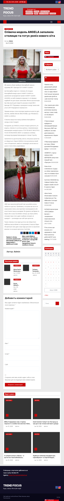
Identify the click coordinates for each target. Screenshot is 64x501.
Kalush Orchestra (45, 11)
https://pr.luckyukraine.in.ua (18, 475)
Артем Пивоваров (44, 13)
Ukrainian (51, 56)
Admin (11, 41)
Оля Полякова (29, 13)
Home (58, 497)
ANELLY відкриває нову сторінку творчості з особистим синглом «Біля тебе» (17, 423)
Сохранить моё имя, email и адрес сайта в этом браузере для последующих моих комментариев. (20, 378)
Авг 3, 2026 (17, 273)
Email (7, 354)
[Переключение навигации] (51, 22)
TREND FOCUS (12, 485)
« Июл (46, 295)
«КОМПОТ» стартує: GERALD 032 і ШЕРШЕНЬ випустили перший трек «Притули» (51, 157)
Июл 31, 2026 (36, 273)
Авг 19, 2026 (9, 426)
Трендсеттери (8, 29)
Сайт (6, 364)
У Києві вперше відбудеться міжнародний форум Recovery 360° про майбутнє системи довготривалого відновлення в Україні (51, 128)
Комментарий (9, 309)
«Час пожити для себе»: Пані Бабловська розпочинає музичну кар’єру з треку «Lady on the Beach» (51, 110)
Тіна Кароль (53, 13)
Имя (7, 343)
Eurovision (36, 11)
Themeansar (6, 498)
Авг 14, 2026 (38, 460)
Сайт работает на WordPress (10, 496)
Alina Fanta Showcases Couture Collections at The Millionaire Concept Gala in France (50, 198)
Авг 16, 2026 (9, 460)
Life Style (37, 400)
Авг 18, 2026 (38, 426)
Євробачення (29, 11)
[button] (55, 22)
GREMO (36, 13)
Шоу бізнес (9, 400)
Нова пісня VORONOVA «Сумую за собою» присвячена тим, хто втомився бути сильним (51, 171)
